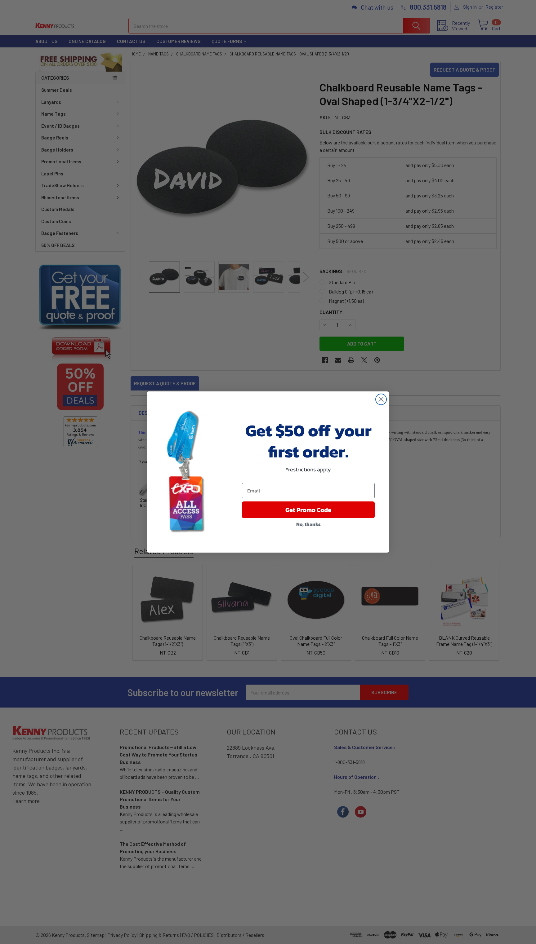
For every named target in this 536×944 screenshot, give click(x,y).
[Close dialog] (381, 399)
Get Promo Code (308, 509)
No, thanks (308, 524)
